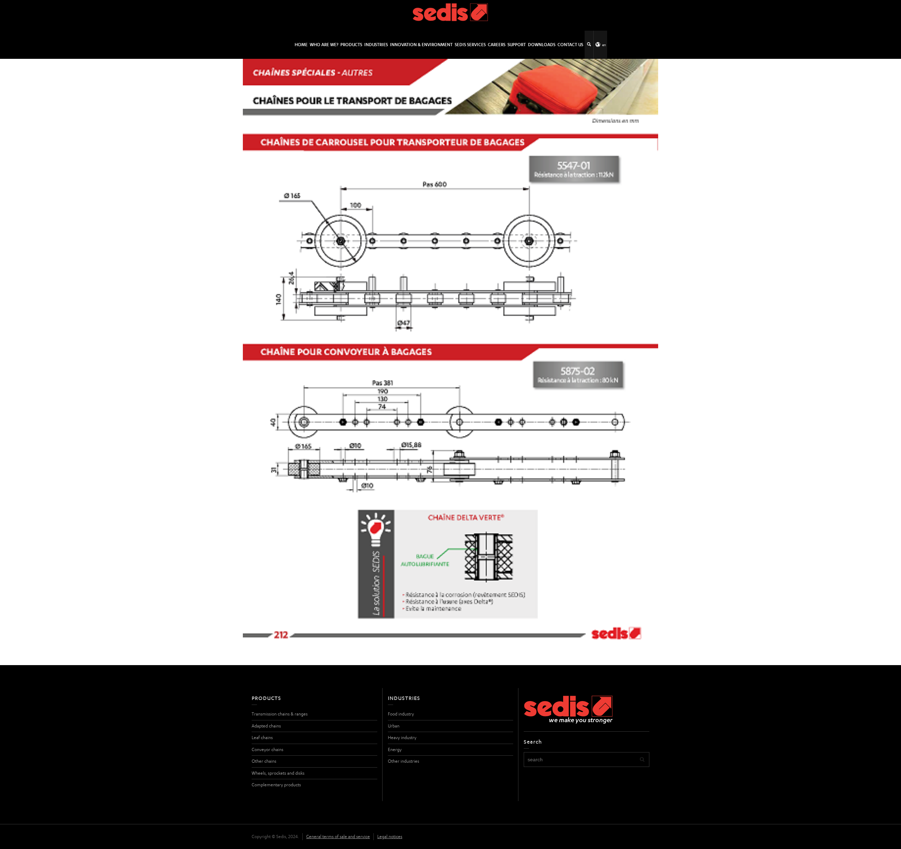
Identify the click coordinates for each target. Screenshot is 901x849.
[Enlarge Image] (450, 353)
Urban (393, 726)
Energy (395, 749)
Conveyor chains (267, 749)
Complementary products (276, 784)
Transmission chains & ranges (280, 714)
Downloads (541, 44)
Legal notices (389, 836)
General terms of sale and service (338, 836)
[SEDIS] (451, 15)
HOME (301, 44)
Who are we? (324, 44)
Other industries (403, 761)
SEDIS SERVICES (470, 44)
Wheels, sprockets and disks (278, 773)
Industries (376, 44)
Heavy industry (402, 737)
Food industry (401, 714)
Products (351, 44)
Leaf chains (262, 737)
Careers (496, 44)
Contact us (570, 44)
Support (517, 44)
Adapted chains (266, 726)
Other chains (264, 761)
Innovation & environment (421, 44)
